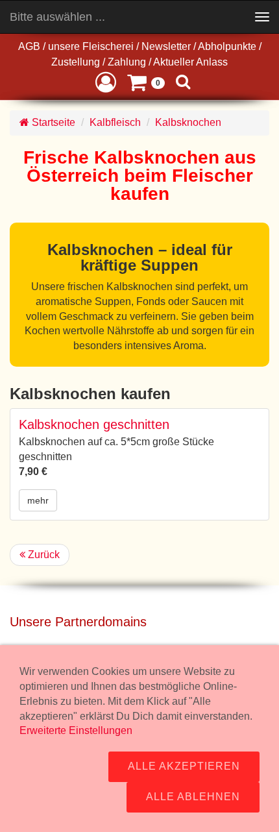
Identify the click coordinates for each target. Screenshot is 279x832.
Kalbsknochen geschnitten (94, 424)
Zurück (42, 554)
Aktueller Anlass (190, 61)
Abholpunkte (227, 46)
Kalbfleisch (115, 122)
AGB (29, 46)
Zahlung (127, 61)
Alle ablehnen (193, 796)
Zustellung (75, 61)
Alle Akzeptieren (184, 766)
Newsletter (166, 46)
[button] (105, 81)
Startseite (52, 122)
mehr (38, 500)
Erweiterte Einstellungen (75, 730)
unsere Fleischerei (91, 46)
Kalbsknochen (188, 122)
